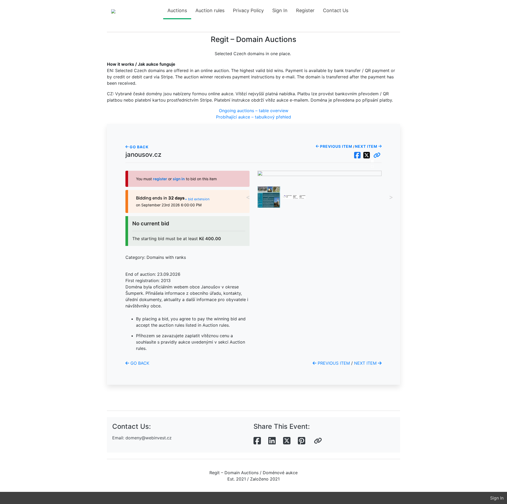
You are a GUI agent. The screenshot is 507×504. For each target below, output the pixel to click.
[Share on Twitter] (286, 441)
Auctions (177, 10)
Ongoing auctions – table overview (253, 110)
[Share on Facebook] (257, 441)
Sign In (280, 10)
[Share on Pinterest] (301, 441)
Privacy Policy (248, 10)
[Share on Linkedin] (272, 441)
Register (305, 10)
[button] (377, 155)
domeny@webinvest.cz (148, 437)
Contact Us (335, 10)
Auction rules (209, 10)
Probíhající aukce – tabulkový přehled (253, 117)
